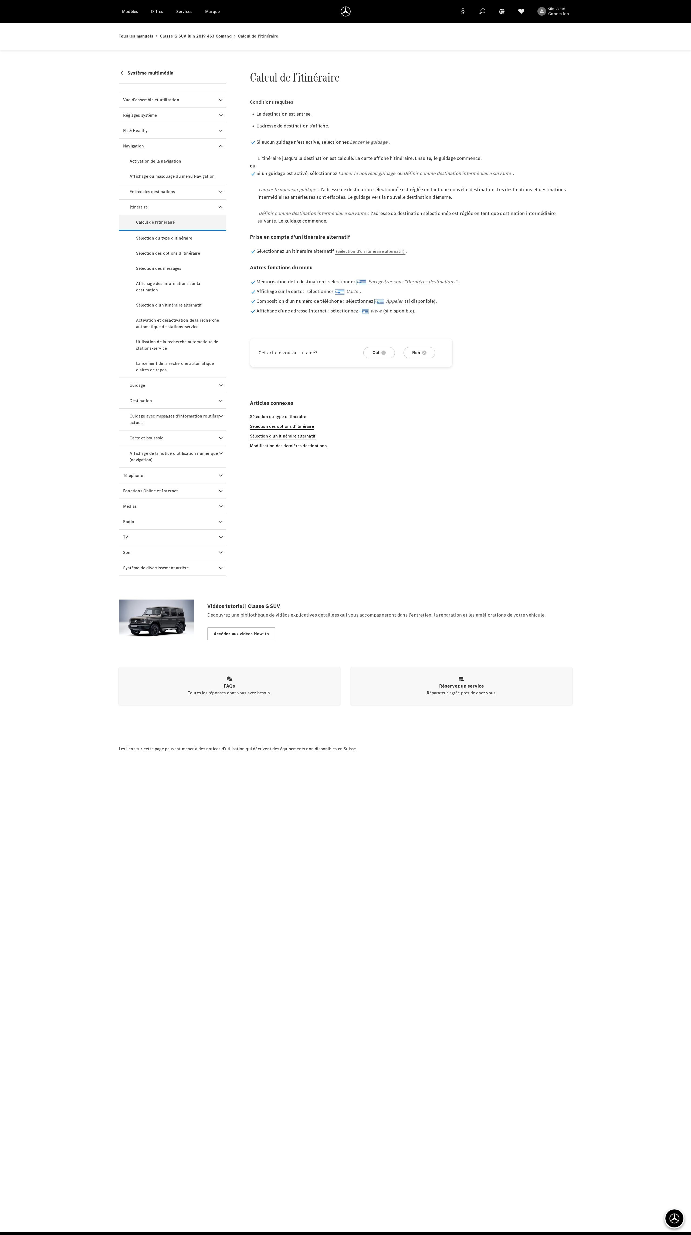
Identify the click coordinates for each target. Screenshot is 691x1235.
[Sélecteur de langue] (501, 11)
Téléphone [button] (133, 475)
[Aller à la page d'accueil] (346, 11)
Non (416, 352)
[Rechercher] (482, 11)
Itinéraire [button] (139, 207)
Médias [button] (130, 506)
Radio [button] (128, 521)
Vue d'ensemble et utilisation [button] (151, 100)
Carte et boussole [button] (146, 438)
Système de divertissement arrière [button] (156, 568)
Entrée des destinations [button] (152, 191)
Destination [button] (141, 400)
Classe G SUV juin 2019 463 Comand (196, 36)
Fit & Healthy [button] (135, 130)
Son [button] (127, 552)
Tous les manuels (136, 36)
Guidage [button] (137, 385)
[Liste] (521, 11)
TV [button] (125, 537)
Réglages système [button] (140, 115)
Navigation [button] (133, 146)
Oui (375, 352)
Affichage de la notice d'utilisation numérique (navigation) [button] (174, 456)
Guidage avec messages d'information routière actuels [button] (174, 419)
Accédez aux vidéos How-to (241, 634)
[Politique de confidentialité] (463, 11)
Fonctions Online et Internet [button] (150, 491)
